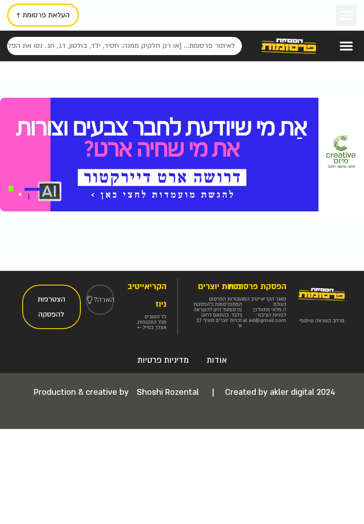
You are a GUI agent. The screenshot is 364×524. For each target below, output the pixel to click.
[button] (346, 15)
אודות (216, 360)
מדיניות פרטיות (163, 360)
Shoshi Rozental (169, 392)
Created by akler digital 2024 (280, 392)
